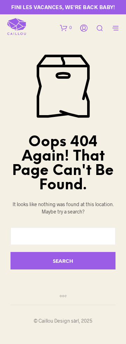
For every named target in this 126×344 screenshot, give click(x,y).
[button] (66, 27)
